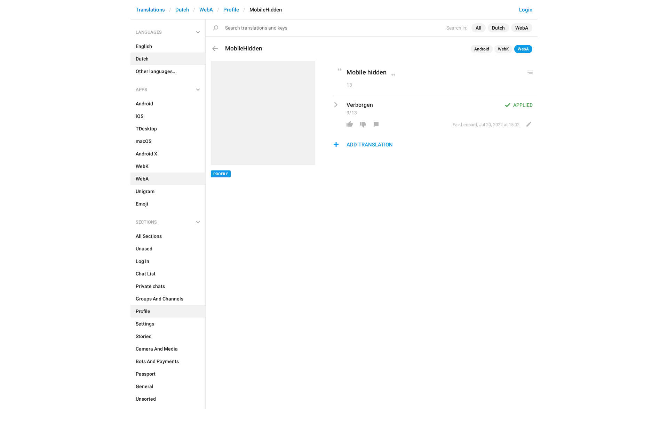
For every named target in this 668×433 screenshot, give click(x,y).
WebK (503, 49)
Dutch (182, 10)
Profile (231, 10)
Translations (150, 10)
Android (481, 49)
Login (525, 10)
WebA (206, 10)
